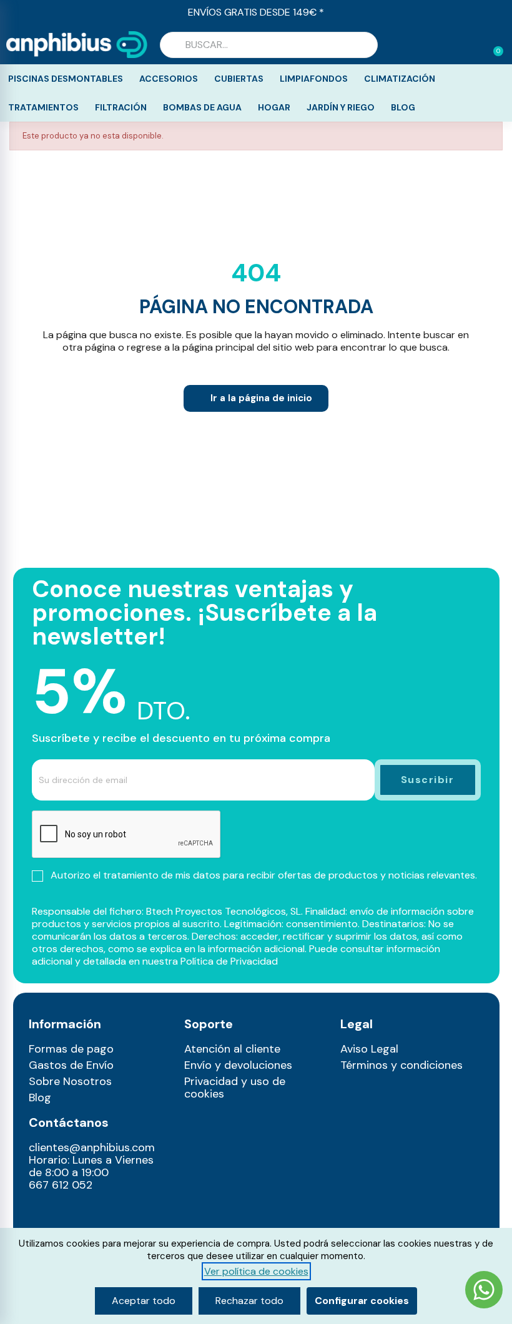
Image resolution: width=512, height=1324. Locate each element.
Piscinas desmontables (65, 78)
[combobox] (269, 44)
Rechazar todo (249, 1300)
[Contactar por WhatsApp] (484, 1291)
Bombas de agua (202, 107)
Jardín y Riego (341, 107)
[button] (493, 44)
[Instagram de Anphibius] (42, 1213)
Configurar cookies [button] (362, 1300)
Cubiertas (238, 78)
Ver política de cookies (256, 1271)
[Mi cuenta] (473, 46)
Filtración (121, 107)
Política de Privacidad (229, 961)
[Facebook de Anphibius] (68, 1213)
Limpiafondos (314, 78)
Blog (403, 107)
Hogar (274, 107)
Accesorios (168, 78)
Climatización (399, 78)
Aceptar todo (143, 1300)
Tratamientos (43, 107)
